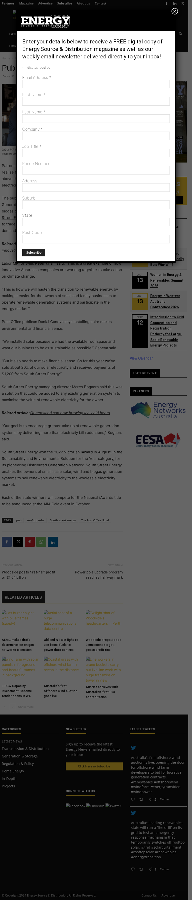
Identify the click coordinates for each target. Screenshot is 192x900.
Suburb (29, 197)
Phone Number (36, 163)
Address (29, 180)
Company (32, 129)
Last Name (34, 111)
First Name (34, 94)
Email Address (36, 77)
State (27, 215)
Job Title (32, 146)
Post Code (32, 232)
